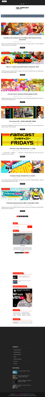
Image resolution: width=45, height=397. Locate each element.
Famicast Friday (6, 134)
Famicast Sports (25, 313)
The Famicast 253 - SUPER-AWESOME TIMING (22, 121)
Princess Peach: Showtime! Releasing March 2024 (22, 94)
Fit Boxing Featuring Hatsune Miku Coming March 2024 (22, 203)
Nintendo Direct (6, 52)
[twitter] (23, 4)
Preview (15, 361)
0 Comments (29, 41)
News (15, 356)
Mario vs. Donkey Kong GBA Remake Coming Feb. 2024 (22, 67)
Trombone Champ (6, 161)
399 (23, 216)
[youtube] (21, 4)
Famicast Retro (16, 313)
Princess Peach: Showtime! (8, 80)
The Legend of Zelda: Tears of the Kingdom (11, 107)
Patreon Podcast (17, 359)
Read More (22, 47)
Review (15, 363)
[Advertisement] (14, 20)
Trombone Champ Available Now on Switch (22, 176)
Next (27, 216)
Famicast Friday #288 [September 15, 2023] (22, 148)
